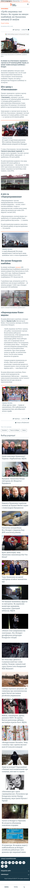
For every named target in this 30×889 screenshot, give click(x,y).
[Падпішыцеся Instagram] (23, 862)
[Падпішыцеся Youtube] (13, 862)
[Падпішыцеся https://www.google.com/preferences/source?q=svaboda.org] (2, 862)
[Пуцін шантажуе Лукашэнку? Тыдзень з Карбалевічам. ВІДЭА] (15, 446)
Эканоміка (4, 8)
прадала (18, 267)
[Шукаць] (24, 887)
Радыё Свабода (5, 23)
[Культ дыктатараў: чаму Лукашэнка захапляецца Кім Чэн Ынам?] (15, 543)
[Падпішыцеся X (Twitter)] (9, 862)
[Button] (16, 30)
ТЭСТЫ (16, 887)
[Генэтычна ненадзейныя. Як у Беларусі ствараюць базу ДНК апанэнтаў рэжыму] (15, 518)
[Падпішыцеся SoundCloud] (20, 862)
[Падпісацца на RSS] (5, 866)
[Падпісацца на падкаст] (16, 862)
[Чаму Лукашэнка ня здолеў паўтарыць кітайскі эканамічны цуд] (15, 567)
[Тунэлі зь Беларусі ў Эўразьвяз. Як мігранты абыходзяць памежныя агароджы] (15, 811)
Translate (25, 1)
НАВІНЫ (6, 887)
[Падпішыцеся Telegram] (2, 866)
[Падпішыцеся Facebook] (5, 862)
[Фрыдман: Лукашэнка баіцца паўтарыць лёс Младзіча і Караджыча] (15, 469)
